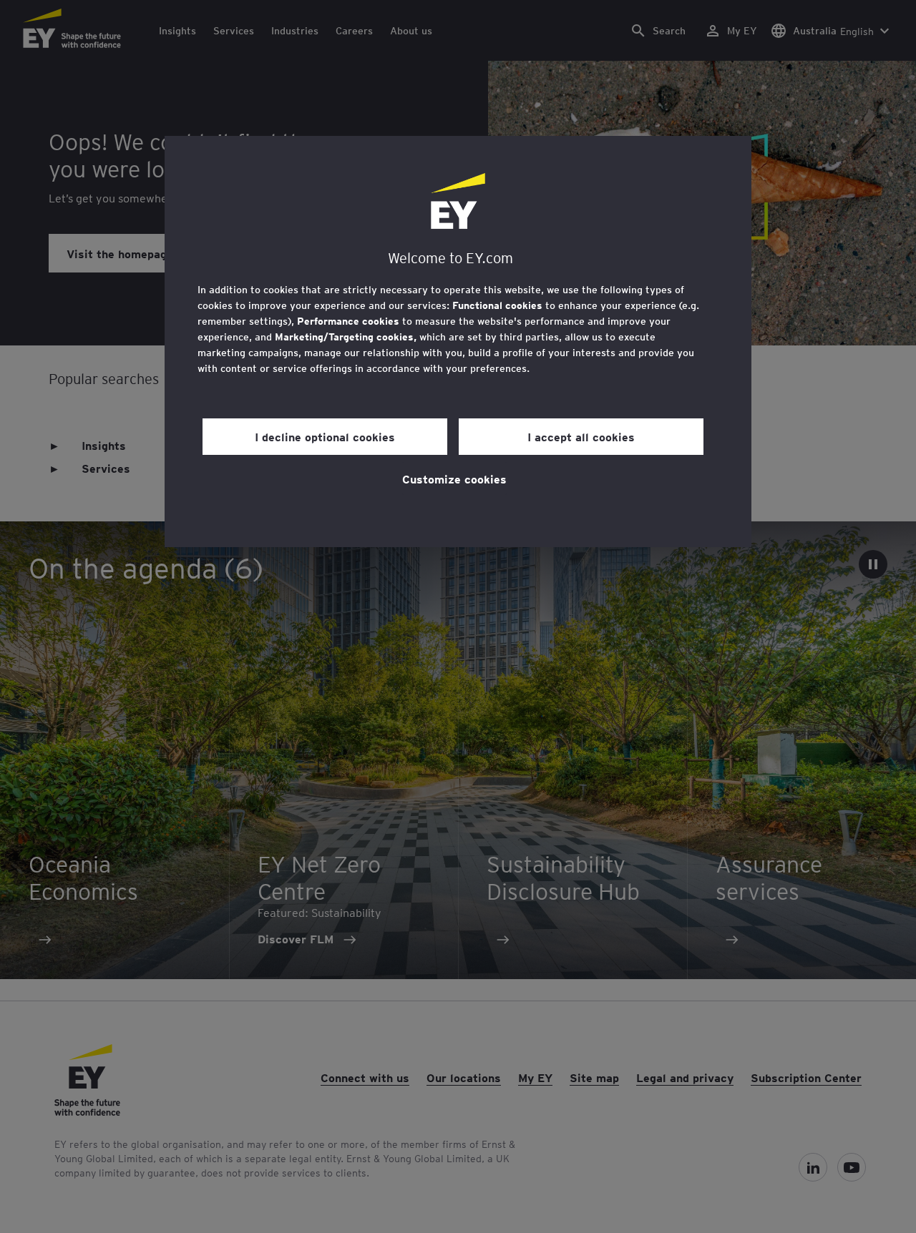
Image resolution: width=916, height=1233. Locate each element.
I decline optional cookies (325, 436)
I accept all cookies (581, 436)
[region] (458, 341)
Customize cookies (454, 478)
